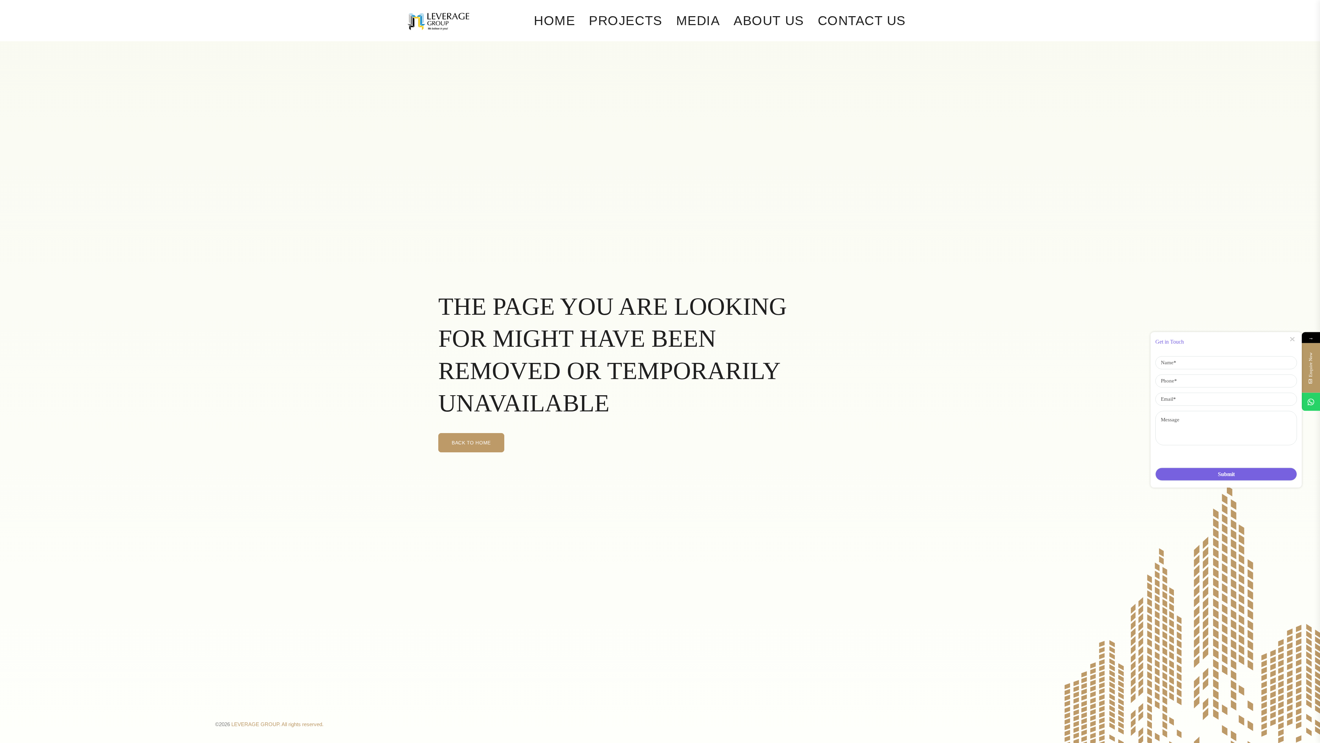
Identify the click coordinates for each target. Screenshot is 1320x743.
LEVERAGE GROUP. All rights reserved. (277, 724)
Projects (625, 20)
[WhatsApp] (1311, 402)
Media (698, 20)
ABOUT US (769, 20)
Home (554, 20)
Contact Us (862, 20)
